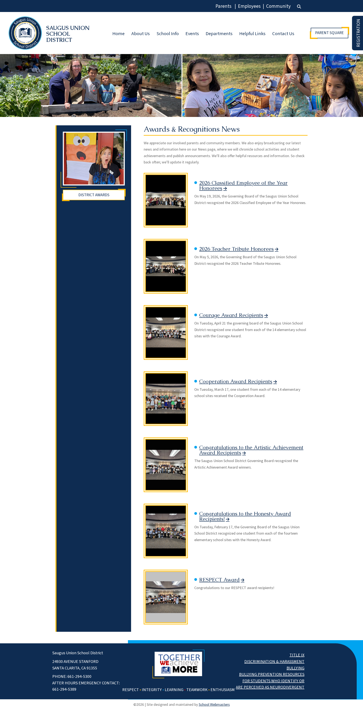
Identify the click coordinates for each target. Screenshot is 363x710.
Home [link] (118, 33)
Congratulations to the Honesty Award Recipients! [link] (245, 516)
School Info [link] (168, 33)
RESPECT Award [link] (219, 580)
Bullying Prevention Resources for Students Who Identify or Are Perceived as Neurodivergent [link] (270, 681)
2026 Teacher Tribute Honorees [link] (236, 249)
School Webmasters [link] (214, 704)
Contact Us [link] (283, 33)
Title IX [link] (296, 655)
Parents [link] (223, 6)
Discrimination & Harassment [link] (274, 662)
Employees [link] (249, 6)
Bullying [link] (295, 668)
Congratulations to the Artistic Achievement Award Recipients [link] (251, 450)
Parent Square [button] (329, 33)
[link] (299, 6)
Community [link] (278, 6)
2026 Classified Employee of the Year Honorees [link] (243, 185)
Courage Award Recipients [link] (231, 315)
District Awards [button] (93, 195)
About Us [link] (140, 33)
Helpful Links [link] (252, 33)
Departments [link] (219, 33)
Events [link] (192, 33)
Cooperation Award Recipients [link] (235, 381)
